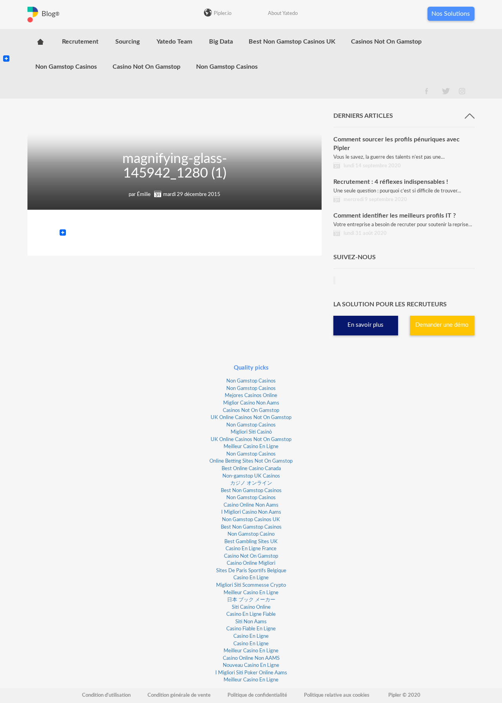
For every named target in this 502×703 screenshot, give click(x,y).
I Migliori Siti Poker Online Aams (251, 673)
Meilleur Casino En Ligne (251, 446)
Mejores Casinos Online (251, 395)
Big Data (221, 41)
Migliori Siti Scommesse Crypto (251, 585)
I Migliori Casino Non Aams (251, 512)
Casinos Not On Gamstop (386, 41)
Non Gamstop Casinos (66, 67)
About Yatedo (283, 13)
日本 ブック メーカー (251, 599)
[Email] (6, 48)
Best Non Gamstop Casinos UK (292, 41)
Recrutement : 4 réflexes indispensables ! (390, 182)
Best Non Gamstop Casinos (251, 490)
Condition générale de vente (179, 695)
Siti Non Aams (251, 621)
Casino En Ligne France (251, 548)
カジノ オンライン (251, 483)
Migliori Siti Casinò (251, 432)
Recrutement (80, 41)
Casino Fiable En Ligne (251, 629)
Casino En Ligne (251, 577)
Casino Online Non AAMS (251, 658)
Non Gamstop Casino (251, 534)
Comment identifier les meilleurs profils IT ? (394, 215)
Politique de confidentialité (257, 695)
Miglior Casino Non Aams (251, 403)
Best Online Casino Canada (251, 468)
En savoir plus (365, 325)
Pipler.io (222, 13)
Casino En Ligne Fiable (251, 614)
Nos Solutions (450, 14)
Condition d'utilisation (106, 695)
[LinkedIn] (6, 42)
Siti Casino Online (251, 607)
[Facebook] (6, 51)
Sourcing (127, 41)
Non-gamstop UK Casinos (251, 476)
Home (40, 41)
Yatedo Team (174, 41)
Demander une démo (442, 325)
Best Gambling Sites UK (251, 541)
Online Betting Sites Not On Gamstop (251, 461)
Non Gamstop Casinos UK (251, 519)
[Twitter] (6, 45)
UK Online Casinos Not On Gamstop (251, 417)
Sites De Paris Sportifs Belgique (251, 570)
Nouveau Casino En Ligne (251, 665)
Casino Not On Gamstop (146, 67)
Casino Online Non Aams (251, 505)
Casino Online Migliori (251, 563)
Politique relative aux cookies (336, 695)
